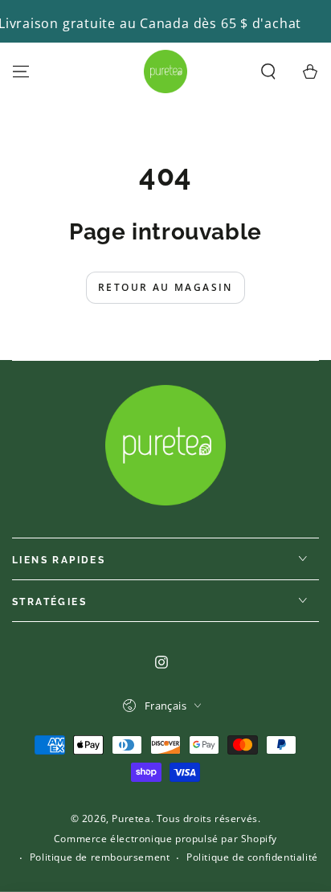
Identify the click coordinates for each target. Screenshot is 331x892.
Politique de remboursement (100, 857)
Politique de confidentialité (252, 857)
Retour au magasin (165, 287)
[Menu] (21, 71)
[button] (268, 71)
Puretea (131, 818)
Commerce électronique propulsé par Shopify (165, 839)
